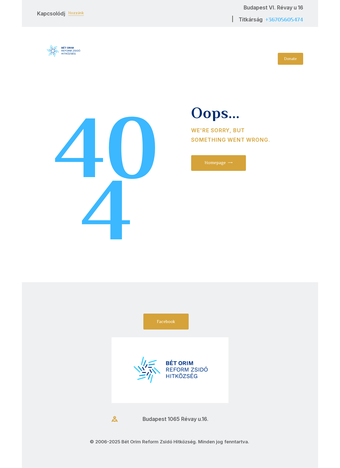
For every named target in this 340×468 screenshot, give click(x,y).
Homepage (215, 162)
